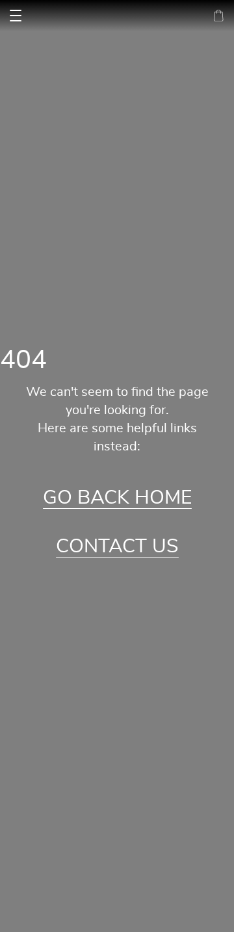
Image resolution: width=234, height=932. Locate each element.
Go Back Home (117, 498)
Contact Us (117, 546)
